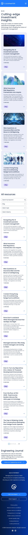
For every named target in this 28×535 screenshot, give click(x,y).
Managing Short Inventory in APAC (14, 475)
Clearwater (8, 3)
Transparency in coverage (14, 513)
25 (19, 444)
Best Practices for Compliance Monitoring (14, 478)
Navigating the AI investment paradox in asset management (11, 52)
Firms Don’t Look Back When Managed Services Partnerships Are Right (13, 320)
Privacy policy (14, 505)
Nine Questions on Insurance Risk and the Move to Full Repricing (12, 130)
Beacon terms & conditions (14, 507)
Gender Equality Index (14, 518)
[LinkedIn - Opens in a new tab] (12, 530)
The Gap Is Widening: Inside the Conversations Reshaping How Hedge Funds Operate (13, 422)
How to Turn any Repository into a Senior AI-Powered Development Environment (13, 370)
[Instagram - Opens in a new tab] (15, 530)
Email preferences (14, 521)
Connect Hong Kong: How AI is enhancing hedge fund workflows (12, 170)
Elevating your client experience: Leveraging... (14, 480)
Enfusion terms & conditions (14, 510)
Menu (26, 3)
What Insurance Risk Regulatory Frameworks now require (12, 90)
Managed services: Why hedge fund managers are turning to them (14, 345)
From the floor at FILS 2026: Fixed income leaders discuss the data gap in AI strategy (11, 396)
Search (25, 200)
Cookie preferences (14, 523)
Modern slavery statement (14, 516)
